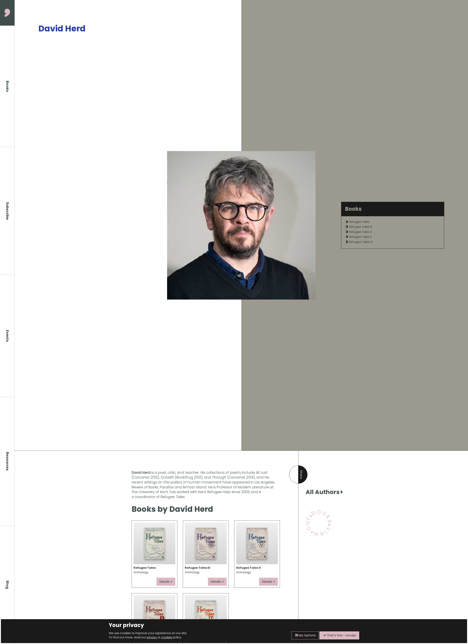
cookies (166, 637)
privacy (152, 637)
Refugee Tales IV (361, 242)
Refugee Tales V (360, 232)
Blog (7, 585)
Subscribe (7, 211)
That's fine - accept (341, 635)
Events (7, 336)
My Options (307, 635)
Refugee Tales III (360, 227)
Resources (7, 461)
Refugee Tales (359, 222)
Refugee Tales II (360, 237)
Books (7, 86)
